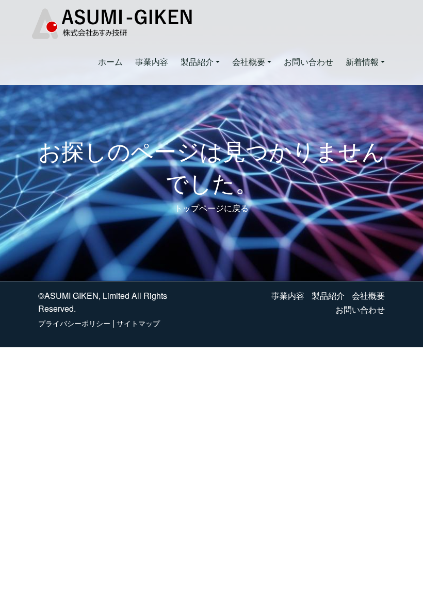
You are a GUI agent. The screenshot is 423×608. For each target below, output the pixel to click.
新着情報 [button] (362, 61)
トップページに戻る (211, 208)
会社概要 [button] (248, 61)
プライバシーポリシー (74, 323)
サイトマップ (138, 323)
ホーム (110, 61)
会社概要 (368, 295)
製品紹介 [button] (197, 61)
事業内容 (151, 61)
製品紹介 (328, 295)
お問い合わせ (308, 61)
